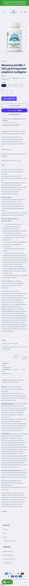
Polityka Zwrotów (8, 555)
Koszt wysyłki (15, 78)
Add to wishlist (8, 98)
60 (4, 85)
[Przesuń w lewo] (11, 57)
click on (2, 584)
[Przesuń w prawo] (18, 57)
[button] (3, 12)
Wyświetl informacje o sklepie (11, 124)
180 (22, 85)
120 (16, 85)
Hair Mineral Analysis (9, 540)
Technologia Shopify (21, 579)
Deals (5, 537)
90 (9, 85)
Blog (4, 533)
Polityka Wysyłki (7, 551)
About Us (6, 529)
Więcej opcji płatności (14, 114)
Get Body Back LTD (11, 579)
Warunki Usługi (7, 562)
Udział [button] (5, 511)
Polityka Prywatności (9, 559)
